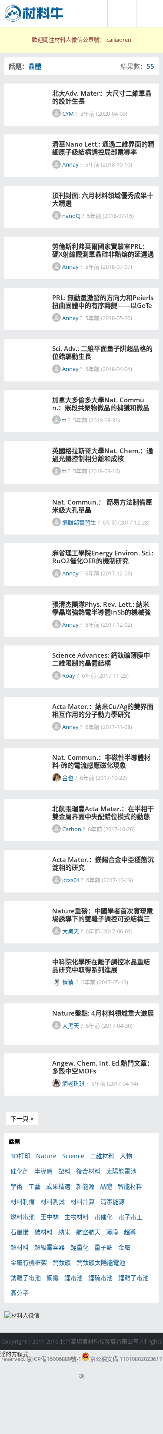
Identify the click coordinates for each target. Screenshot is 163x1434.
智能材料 (130, 1186)
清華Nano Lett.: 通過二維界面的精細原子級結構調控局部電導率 (103, 148)
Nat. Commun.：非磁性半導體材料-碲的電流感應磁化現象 (101, 761)
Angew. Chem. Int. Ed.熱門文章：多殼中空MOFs (102, 1067)
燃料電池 (22, 1217)
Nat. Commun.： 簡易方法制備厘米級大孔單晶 (102, 506)
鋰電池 (73, 1278)
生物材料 (76, 1217)
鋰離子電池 (133, 1278)
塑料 (64, 1171)
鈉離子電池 (25, 1278)
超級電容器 (49, 1247)
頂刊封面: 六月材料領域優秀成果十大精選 (102, 199)
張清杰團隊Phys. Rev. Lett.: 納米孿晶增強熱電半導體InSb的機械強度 (101, 608)
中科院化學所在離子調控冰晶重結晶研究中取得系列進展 (101, 965)
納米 (64, 1232)
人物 (126, 1156)
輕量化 (79, 1247)
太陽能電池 (121, 1171)
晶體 (106, 1186)
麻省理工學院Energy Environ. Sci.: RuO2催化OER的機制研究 (102, 557)
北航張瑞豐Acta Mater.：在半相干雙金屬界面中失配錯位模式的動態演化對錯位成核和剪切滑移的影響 (103, 812)
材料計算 (82, 1201)
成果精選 (58, 1186)
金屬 (124, 1247)
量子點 (103, 1247)
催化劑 (19, 1171)
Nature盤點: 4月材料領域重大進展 (103, 1013)
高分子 (19, 1293)
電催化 (103, 1217)
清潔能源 (112, 1201)
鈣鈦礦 (62, 1262)
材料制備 (22, 1201)
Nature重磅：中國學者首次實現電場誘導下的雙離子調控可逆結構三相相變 (102, 915)
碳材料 (43, 1232)
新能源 (85, 1186)
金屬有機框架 (28, 1262)
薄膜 (112, 1232)
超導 (130, 1232)
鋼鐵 (53, 1278)
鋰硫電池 (100, 1278)
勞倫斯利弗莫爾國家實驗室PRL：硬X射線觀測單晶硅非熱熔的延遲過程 (103, 250)
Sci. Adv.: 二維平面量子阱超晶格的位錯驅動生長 (102, 352)
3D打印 (20, 1156)
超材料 (19, 1247)
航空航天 (88, 1232)
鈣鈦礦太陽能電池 (101, 1262)
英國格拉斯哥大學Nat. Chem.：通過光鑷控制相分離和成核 (102, 454)
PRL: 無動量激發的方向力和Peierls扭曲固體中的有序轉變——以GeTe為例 (102, 301)
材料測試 (52, 1201)
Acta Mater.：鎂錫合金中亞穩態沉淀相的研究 (103, 863)
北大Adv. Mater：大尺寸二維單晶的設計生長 (102, 97)
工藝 (34, 1186)
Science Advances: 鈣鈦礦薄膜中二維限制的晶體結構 (101, 659)
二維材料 (102, 1156)
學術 (16, 1186)
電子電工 (130, 1217)
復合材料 (88, 1171)
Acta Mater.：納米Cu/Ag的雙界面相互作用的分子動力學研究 (102, 710)
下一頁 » (21, 1118)
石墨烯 (19, 1232)
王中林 (49, 1217)
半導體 (43, 1171)
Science (73, 1156)
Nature (46, 1156)
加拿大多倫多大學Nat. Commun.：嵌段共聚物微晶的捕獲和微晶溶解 (101, 403)
